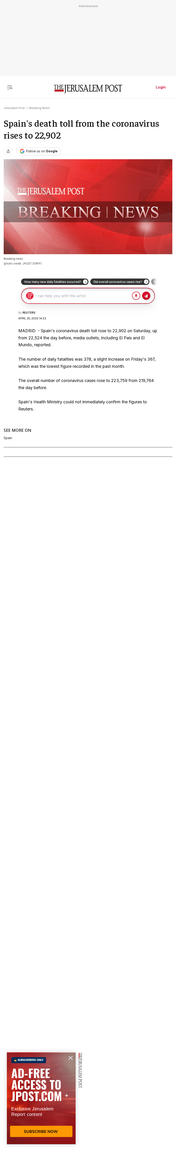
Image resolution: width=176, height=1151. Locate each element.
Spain (8, 438)
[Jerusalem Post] (88, 89)
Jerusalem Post (14, 108)
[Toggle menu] (10, 87)
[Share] (8, 151)
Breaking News (39, 108)
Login (161, 87)
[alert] (41, 1098)
